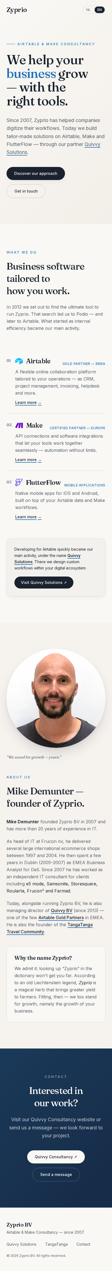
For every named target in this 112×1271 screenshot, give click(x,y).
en (99, 10)
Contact (83, 1244)
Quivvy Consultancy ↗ (56, 1156)
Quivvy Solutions (21, 1244)
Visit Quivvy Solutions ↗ (44, 582)
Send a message (56, 1174)
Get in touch (26, 191)
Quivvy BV (61, 910)
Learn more (28, 402)
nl (88, 10)
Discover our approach (35, 173)
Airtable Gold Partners (61, 917)
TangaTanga (56, 1244)
